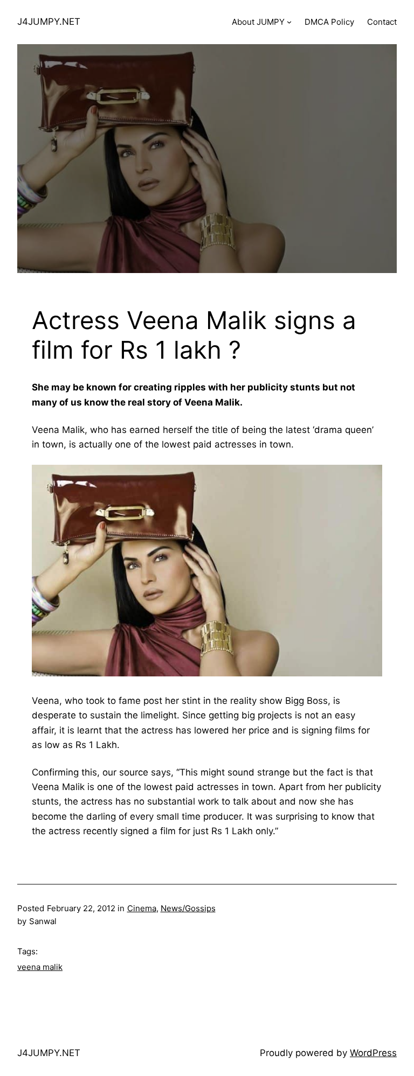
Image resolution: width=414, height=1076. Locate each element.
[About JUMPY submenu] (289, 21)
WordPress (373, 1052)
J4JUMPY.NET (48, 21)
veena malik (40, 967)
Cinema (141, 908)
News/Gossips (188, 908)
